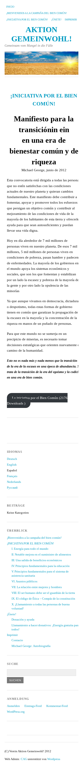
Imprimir (71, 19)
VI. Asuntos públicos (24, 581)
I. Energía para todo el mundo (30, 548)
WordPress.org (16, 711)
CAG (24, 759)
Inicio (10, 6)
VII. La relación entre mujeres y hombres (37, 587)
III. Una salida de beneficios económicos (37, 560)
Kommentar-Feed (57, 706)
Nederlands (14, 482)
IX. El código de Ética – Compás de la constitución (43, 598)
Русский (12, 487)
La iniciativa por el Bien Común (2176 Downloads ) (37, 400)
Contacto (17, 640)
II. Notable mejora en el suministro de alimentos (41, 554)
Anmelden (13, 706)
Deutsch (12, 459)
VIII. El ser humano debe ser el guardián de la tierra (43, 593)
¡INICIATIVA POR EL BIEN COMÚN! (27, 19)
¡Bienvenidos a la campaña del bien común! (36, 13)
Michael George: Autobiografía (31, 646)
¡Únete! (56, 19)
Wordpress (53, 759)
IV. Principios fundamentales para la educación (41, 566)
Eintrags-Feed (33, 706)
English (12, 464)
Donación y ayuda (23, 619)
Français (12, 476)
